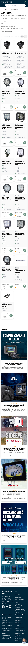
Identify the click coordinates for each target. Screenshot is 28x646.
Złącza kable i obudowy (7, 622)
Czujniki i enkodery (6, 617)
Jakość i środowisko (19, 599)
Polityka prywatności (19, 609)
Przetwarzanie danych (20, 611)
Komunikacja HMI (6, 638)
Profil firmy (17, 594)
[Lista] (21, 36)
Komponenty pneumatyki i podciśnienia (18, 643)
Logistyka (17, 602)
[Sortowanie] (25, 36)
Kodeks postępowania (20, 601)
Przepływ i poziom (19, 637)
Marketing (17, 604)
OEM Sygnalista (18, 612)
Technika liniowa (6, 630)
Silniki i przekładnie (6, 627)
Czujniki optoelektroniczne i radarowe (19, 627)
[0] (24, 2)
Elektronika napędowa (7, 628)
